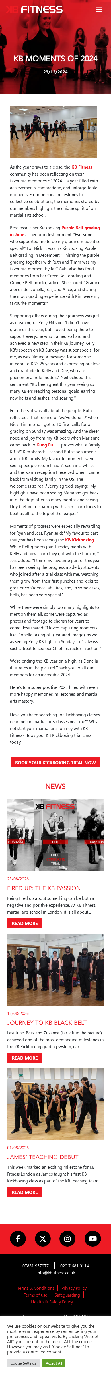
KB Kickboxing (79, 540)
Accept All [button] (54, 1363)
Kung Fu (44, 445)
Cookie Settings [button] (23, 1363)
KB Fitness (81, 167)
